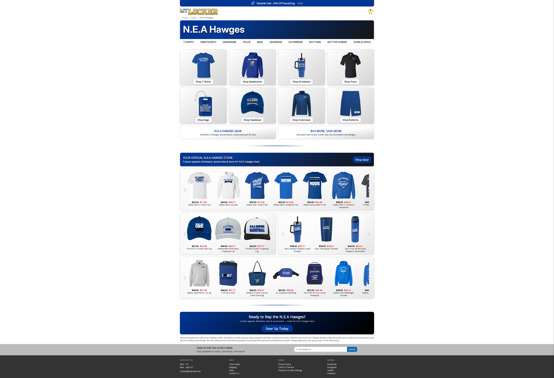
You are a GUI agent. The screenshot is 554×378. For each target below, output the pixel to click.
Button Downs (337, 42)
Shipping (233, 367)
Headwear (275, 42)
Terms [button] (300, 3)
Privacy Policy (284, 364)
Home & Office (362, 42)
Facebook (331, 364)
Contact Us (234, 373)
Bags (260, 42)
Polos (246, 42)
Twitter (330, 370)
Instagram (332, 367)
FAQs (231, 370)
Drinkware (229, 42)
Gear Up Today (277, 328)
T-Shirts (188, 42)
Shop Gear (362, 159)
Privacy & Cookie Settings (290, 370)
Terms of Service (286, 367)
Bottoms (315, 42)
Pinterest (331, 373)
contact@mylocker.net (190, 371)
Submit (352, 349)
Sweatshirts (208, 42)
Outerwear (296, 42)
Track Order (234, 364)
